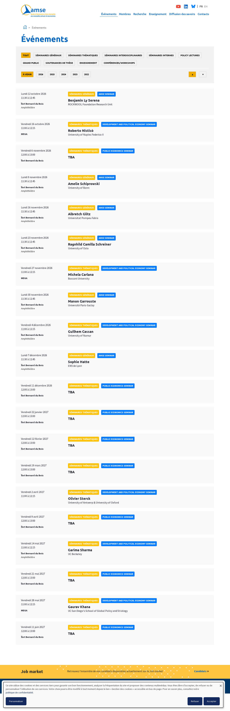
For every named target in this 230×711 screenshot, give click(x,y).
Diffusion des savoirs (182, 14)
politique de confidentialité (19, 692)
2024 (63, 74)
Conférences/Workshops (119, 62)
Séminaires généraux (48, 55)
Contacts (203, 14)
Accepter (211, 701)
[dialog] (113, 695)
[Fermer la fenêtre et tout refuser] (220, 684)
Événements (108, 14)
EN (206, 6)
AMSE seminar (106, 94)
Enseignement (158, 14)
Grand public (31, 62)
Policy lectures (190, 55)
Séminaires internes (161, 55)
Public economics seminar (118, 150)
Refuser (195, 701)
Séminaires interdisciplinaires (123, 55)
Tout (26, 55)
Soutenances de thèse (59, 62)
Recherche (139, 14)
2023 (75, 74)
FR (201, 6)
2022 (86, 74)
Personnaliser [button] (16, 701)
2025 (52, 74)
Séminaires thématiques (83, 55)
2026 (40, 74)
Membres (125, 14)
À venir (27, 74)
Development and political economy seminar (129, 124)
